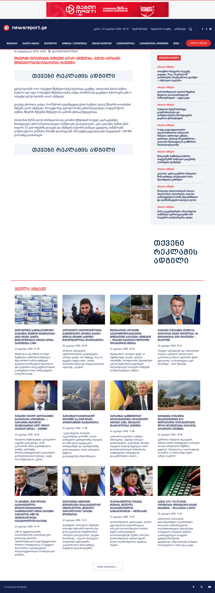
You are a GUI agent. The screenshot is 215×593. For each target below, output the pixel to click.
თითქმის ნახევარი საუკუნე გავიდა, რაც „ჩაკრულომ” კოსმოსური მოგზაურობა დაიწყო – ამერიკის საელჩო (177, 76)
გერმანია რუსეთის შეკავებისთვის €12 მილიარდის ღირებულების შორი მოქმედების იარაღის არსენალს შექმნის (177, 422)
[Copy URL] (63, 165)
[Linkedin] (40, 165)
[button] (190, 29)
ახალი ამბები (165, 67)
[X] (206, 29)
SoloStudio (22, 587)
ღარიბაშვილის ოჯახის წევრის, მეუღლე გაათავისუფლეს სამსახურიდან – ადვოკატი (176, 95)
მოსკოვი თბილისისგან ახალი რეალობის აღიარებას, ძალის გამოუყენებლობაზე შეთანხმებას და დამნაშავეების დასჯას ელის (177, 195)
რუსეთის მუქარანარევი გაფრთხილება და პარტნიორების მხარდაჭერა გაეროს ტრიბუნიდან (174, 114)
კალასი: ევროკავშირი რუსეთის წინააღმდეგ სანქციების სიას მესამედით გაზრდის (176, 176)
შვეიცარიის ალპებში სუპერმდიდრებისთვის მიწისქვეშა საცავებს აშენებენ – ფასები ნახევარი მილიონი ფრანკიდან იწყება (130, 337)
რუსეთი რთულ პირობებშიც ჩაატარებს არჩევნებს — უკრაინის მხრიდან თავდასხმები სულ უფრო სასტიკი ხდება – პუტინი (34, 422)
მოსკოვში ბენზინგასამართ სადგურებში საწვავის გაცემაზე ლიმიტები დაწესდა (176, 159)
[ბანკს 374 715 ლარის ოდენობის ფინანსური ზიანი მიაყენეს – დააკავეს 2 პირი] (179, 481)
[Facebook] (202, 29)
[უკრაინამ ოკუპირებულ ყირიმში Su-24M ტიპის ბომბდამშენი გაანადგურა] (83, 395)
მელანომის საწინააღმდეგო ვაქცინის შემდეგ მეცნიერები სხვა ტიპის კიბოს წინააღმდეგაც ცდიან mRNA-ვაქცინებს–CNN (35, 337)
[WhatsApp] (33, 165)
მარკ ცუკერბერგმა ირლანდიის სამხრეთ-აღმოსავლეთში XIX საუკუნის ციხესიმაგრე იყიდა (176, 214)
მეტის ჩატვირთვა (106, 567)
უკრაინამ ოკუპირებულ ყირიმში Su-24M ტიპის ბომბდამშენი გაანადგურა (80, 419)
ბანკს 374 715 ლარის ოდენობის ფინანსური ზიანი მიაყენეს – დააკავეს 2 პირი (177, 504)
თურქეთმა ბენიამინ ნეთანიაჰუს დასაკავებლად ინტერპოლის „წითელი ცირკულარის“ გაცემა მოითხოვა (81, 508)
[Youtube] (210, 29)
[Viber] (56, 165)
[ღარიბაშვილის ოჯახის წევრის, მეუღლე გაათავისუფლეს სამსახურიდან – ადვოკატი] (131, 481)
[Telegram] (48, 165)
